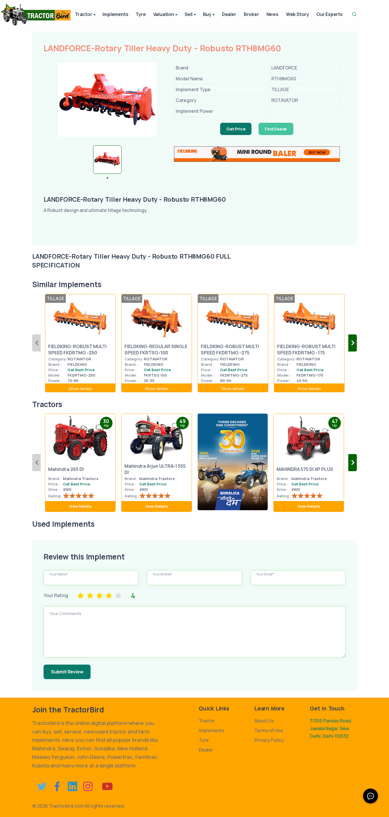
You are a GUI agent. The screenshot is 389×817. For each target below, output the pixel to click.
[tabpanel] (107, 159)
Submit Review (67, 672)
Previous (36, 343)
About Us (264, 721)
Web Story (297, 14)
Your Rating (56, 595)
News (273, 14)
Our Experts (329, 14)
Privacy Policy (269, 740)
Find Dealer (276, 129)
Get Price (235, 129)
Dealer (229, 14)
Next (352, 343)
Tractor (207, 721)
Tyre (141, 14)
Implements (115, 14)
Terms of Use (268, 730)
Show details (80, 388)
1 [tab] (107, 178)
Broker (251, 14)
